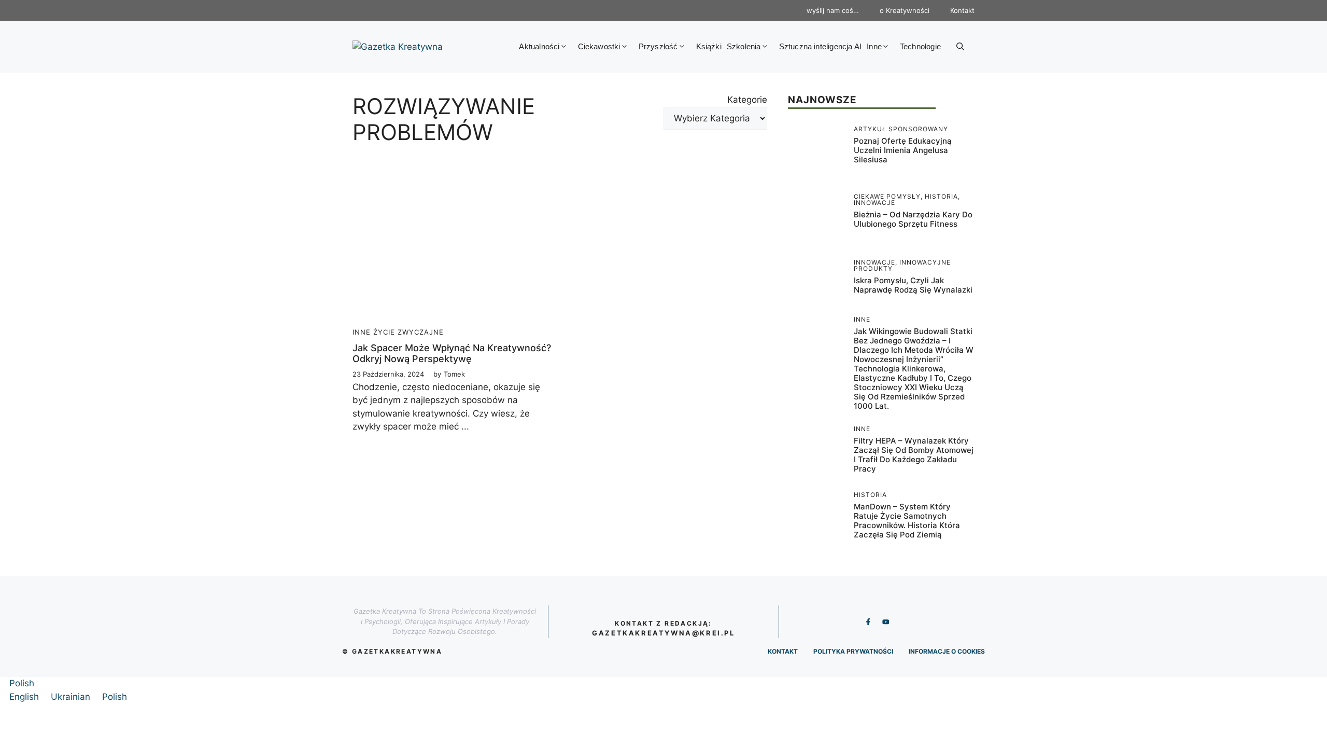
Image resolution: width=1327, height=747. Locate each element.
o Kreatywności (904, 10)
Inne (874, 46)
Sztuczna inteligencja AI (820, 46)
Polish (21, 683)
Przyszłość (658, 46)
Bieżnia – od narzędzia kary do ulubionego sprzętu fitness (913, 219)
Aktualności (539, 46)
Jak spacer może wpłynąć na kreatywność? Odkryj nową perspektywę (451, 353)
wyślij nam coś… (833, 10)
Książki (709, 46)
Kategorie (747, 99)
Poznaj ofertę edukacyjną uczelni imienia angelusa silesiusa (903, 150)
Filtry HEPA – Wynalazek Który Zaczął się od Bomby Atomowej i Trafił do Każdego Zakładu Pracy (913, 455)
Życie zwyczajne (408, 332)
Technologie (920, 46)
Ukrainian (72, 696)
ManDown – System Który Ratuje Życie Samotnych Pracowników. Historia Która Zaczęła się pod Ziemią (907, 521)
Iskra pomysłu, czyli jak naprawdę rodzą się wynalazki (913, 285)
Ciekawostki (599, 46)
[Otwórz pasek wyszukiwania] (960, 46)
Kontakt (962, 10)
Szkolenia (744, 46)
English (25, 696)
